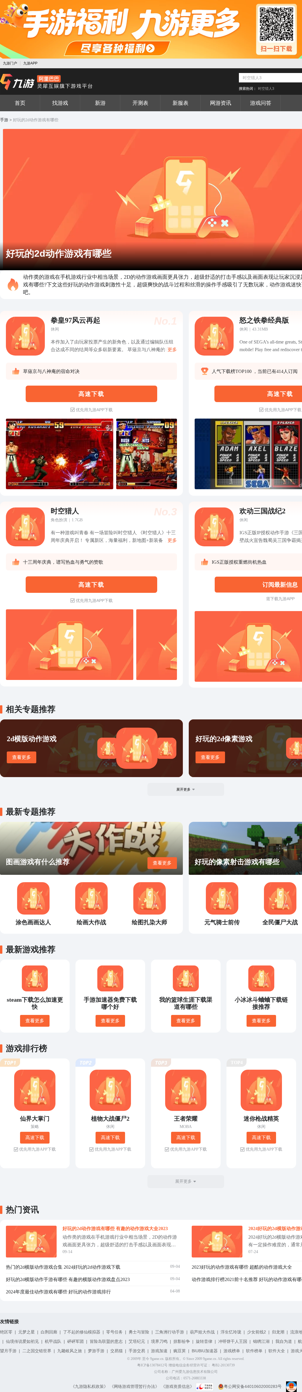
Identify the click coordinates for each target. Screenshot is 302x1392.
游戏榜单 (232, 1350)
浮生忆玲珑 (231, 1332)
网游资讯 (220, 103)
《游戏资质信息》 (177, 1386)
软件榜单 (254, 1350)
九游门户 (10, 63)
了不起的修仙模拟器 (81, 1332)
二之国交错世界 (36, 1350)
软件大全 (276, 1350)
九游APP (30, 63)
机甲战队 (53, 1341)
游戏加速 (159, 1350)
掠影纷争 (181, 1341)
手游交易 (137, 1350)
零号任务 (114, 1332)
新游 (100, 103)
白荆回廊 (49, 1332)
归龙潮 (278, 1332)
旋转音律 (204, 1341)
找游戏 (60, 103)
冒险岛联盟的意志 (106, 1341)
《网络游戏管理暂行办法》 (134, 1386)
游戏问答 (260, 103)
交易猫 (116, 1350)
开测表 (140, 103)
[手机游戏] (46, 82)
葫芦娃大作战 (202, 1332)
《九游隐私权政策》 (89, 1386)
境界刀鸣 (159, 1341)
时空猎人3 (266, 89)
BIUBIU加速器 (205, 1350)
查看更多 (21, 757)
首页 (20, 103)
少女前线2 (256, 1332)
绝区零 (6, 1332)
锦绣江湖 (261, 1341)
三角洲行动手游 (169, 1332)
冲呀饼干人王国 (232, 1341)
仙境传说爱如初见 (22, 1341)
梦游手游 (96, 1350)
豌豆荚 (179, 1350)
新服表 (180, 103)
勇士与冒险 (139, 1332)
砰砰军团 (75, 1341)
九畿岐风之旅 (69, 1350)
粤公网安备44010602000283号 (253, 1386)
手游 (4, 120)
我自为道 (283, 1341)
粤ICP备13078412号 (152, 1365)
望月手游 (8, 1350)
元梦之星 (26, 1332)
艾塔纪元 (137, 1341)
